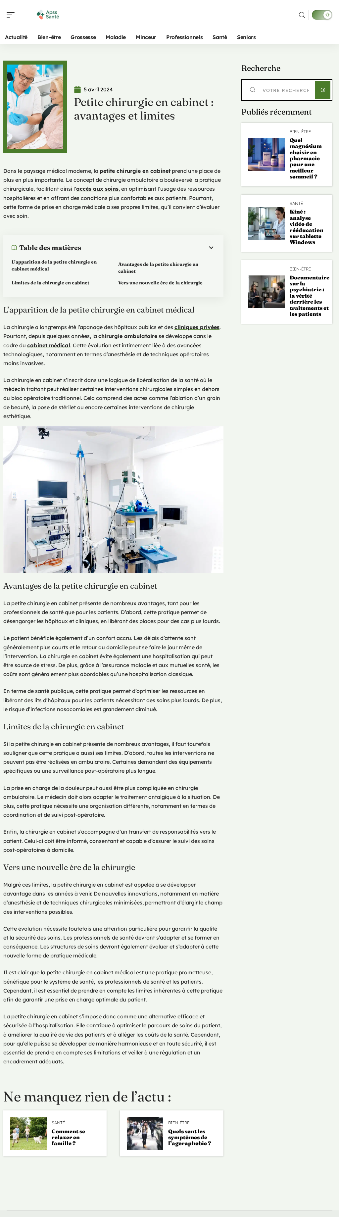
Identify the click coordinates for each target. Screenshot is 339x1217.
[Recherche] (302, 15)
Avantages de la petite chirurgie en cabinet (158, 267)
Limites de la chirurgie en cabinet (50, 283)
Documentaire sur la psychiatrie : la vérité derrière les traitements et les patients (309, 295)
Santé (58, 1123)
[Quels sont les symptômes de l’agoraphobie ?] (145, 1133)
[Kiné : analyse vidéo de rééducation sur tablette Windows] (266, 223)
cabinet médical (48, 345)
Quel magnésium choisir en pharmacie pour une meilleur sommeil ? (306, 158)
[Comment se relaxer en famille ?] (28, 1133)
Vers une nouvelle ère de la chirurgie (160, 283)
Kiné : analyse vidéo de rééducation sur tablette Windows (306, 226)
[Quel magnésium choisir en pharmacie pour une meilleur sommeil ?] (266, 154)
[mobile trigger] (12, 15)
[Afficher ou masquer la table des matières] (148, 248)
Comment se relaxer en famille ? (68, 1137)
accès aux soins (97, 188)
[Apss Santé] (47, 15)
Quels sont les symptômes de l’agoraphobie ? (189, 1137)
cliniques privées (196, 327)
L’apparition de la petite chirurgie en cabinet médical (54, 265)
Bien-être (178, 1123)
